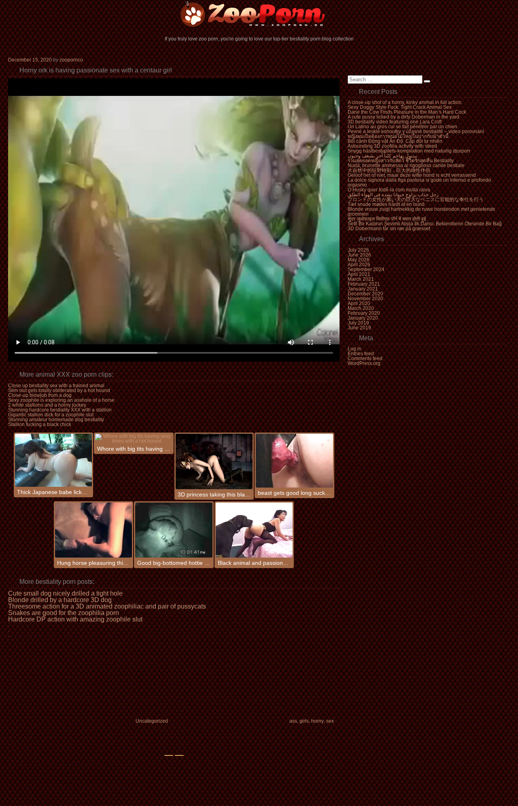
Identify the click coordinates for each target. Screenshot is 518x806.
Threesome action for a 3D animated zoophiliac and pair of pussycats (107, 606)
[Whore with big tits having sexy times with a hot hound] (133, 438)
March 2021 (361, 279)
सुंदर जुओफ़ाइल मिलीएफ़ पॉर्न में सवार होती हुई (387, 219)
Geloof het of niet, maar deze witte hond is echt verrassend (412, 175)
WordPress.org (364, 363)
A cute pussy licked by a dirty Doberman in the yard (403, 117)
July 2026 (358, 250)
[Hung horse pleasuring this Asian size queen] (93, 530)
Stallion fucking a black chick (39, 424)
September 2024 (366, 269)
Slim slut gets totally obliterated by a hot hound (59, 390)
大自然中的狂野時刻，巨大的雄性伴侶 (389, 170)
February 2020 (364, 313)
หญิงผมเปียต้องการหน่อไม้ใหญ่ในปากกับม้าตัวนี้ (398, 136)
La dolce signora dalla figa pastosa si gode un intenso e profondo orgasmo (419, 182)
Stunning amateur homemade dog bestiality (56, 419)
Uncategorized (152, 721)
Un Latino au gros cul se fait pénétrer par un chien (402, 126)
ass (293, 721)
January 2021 (363, 289)
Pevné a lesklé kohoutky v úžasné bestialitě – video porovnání (416, 131)
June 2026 (359, 255)
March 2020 (361, 308)
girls (304, 721)
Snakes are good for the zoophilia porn (63, 613)
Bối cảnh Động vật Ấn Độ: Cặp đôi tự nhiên (395, 141)
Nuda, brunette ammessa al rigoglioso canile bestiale (406, 165)
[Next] (179, 755)
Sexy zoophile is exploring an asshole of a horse (61, 400)
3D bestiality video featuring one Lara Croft (395, 122)
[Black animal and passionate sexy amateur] (254, 530)
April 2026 (359, 264)
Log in (354, 349)
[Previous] (168, 755)
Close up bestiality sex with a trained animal (56, 385)
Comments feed (365, 358)
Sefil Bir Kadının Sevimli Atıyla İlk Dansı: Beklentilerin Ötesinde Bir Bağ (425, 224)
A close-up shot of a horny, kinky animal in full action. (405, 102)
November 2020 (365, 298)
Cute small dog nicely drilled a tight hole (65, 593)
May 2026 (358, 260)
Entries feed (361, 353)
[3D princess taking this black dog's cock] (214, 461)
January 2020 (363, 318)
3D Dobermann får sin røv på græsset (389, 228)
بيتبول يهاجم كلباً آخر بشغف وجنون (382, 156)
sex (330, 721)
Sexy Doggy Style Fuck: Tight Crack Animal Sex (400, 107)
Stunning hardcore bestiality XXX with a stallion (60, 409)
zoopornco (71, 60)
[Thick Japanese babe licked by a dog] (53, 460)
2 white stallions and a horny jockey (47, 405)
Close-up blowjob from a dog (40, 395)
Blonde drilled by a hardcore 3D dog (60, 600)
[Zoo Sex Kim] (259, 14)
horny (317, 721)
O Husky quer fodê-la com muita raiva (389, 190)
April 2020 (359, 303)
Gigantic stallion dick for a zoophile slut (50, 414)
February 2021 (364, 284)
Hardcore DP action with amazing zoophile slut (75, 619)
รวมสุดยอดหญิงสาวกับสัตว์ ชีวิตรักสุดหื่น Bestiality (401, 160)
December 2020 (365, 294)
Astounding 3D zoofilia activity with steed (392, 146)
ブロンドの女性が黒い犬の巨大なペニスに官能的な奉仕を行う (416, 199)
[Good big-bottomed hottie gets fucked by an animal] (173, 530)
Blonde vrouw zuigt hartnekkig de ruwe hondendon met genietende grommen (421, 211)
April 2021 (359, 274)
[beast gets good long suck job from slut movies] (294, 461)
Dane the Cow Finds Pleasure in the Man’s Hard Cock (407, 112)
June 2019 (359, 328)
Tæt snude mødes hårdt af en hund (386, 204)
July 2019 (358, 323)
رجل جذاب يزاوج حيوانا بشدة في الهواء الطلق (393, 194)
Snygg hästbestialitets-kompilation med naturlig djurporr (409, 151)
